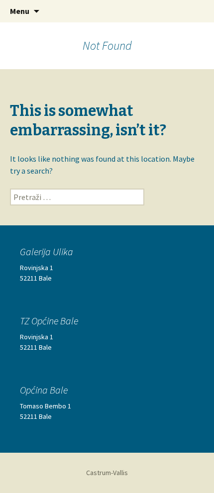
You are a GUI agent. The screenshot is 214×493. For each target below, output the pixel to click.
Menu (19, 11)
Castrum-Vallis (107, 472)
